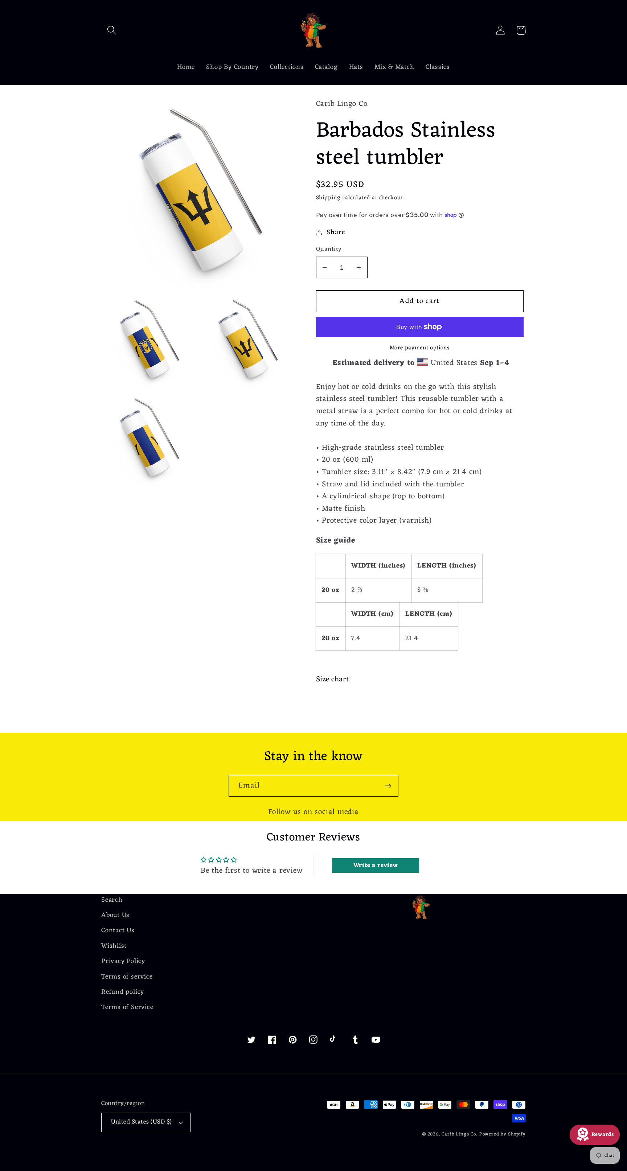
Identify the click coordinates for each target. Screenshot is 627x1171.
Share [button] (336, 232)
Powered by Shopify (502, 1134)
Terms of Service (127, 1007)
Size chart (332, 679)
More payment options (420, 348)
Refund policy (122, 992)
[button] (111, 30)
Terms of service (126, 977)
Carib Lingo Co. (460, 1134)
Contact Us (118, 931)
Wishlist (114, 946)
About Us (115, 915)
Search (112, 900)
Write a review (375, 865)
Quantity (329, 249)
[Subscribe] (387, 786)
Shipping (328, 198)
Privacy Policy (123, 961)
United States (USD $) (141, 1122)
